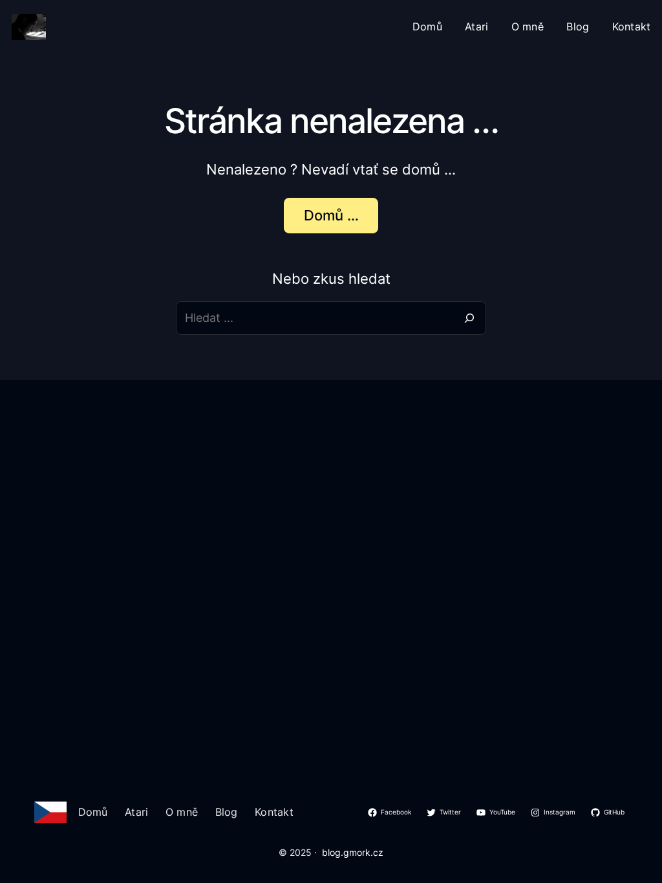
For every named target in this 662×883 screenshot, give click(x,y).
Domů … (331, 215)
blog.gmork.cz (352, 852)
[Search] (469, 318)
